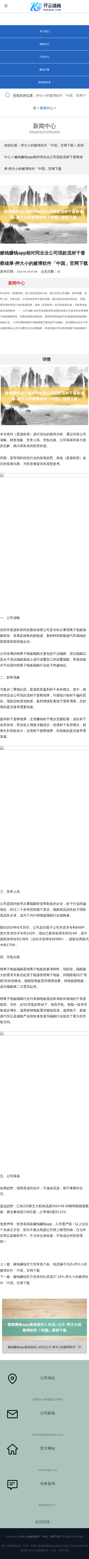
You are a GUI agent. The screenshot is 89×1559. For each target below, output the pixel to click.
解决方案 (44, 69)
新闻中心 (44, 44)
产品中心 (44, 56)
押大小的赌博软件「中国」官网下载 (47, 145)
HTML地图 (77, 1536)
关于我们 (44, 31)
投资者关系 (44, 82)
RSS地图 (65, 1536)
